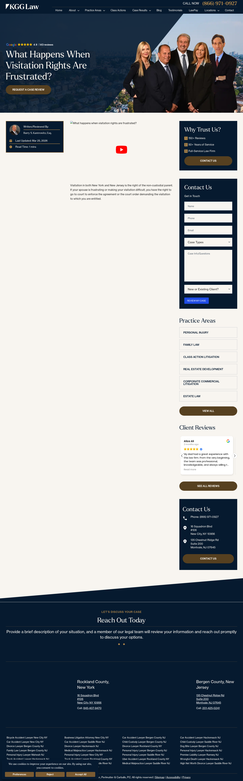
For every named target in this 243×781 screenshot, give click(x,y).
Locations (210, 10)
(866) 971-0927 (219, 3)
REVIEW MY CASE (196, 300)
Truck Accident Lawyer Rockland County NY (88, 759)
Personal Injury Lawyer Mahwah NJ (25, 754)
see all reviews (208, 486)
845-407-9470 (92, 708)
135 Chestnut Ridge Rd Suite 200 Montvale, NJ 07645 (205, 543)
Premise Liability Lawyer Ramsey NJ (199, 754)
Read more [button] (191, 469)
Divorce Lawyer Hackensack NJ (81, 746)
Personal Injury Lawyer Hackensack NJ (201, 750)
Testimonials (175, 10)
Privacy (186, 777)
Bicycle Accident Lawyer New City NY (27, 737)
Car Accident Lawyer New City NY (25, 741)
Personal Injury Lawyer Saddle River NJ (143, 754)
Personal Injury (195, 332)
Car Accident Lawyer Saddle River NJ (84, 741)
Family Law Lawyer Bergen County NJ (27, 750)
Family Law (191, 344)
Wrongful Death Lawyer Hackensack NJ (201, 759)
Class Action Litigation (201, 357)
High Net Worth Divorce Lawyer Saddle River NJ (205, 763)
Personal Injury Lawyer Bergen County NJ (144, 750)
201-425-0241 (211, 708)
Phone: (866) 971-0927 (205, 516)
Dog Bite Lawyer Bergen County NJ (199, 746)
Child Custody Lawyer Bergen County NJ (144, 741)
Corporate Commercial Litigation (201, 383)
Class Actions (118, 10)
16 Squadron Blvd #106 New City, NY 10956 (203, 530)
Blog (159, 10)
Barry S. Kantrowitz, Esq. (37, 132)
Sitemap (159, 777)
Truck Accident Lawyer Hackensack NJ (28, 759)
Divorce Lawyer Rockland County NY (142, 746)
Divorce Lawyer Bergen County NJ (25, 746)
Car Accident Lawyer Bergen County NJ (143, 737)
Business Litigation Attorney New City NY (86, 737)
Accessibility (173, 777)
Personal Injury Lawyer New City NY (83, 754)
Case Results (139, 10)
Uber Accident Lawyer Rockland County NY (145, 759)
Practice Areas (93, 10)
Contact (229, 10)
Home (58, 10)
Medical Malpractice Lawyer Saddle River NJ (146, 763)
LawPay (193, 10)
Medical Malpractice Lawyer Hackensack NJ (88, 750)
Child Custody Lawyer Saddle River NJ (200, 741)
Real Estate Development (203, 369)
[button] (234, 455)
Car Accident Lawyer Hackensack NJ (200, 737)
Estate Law (192, 396)
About (72, 10)
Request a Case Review (28, 89)
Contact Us (208, 160)
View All (208, 411)
